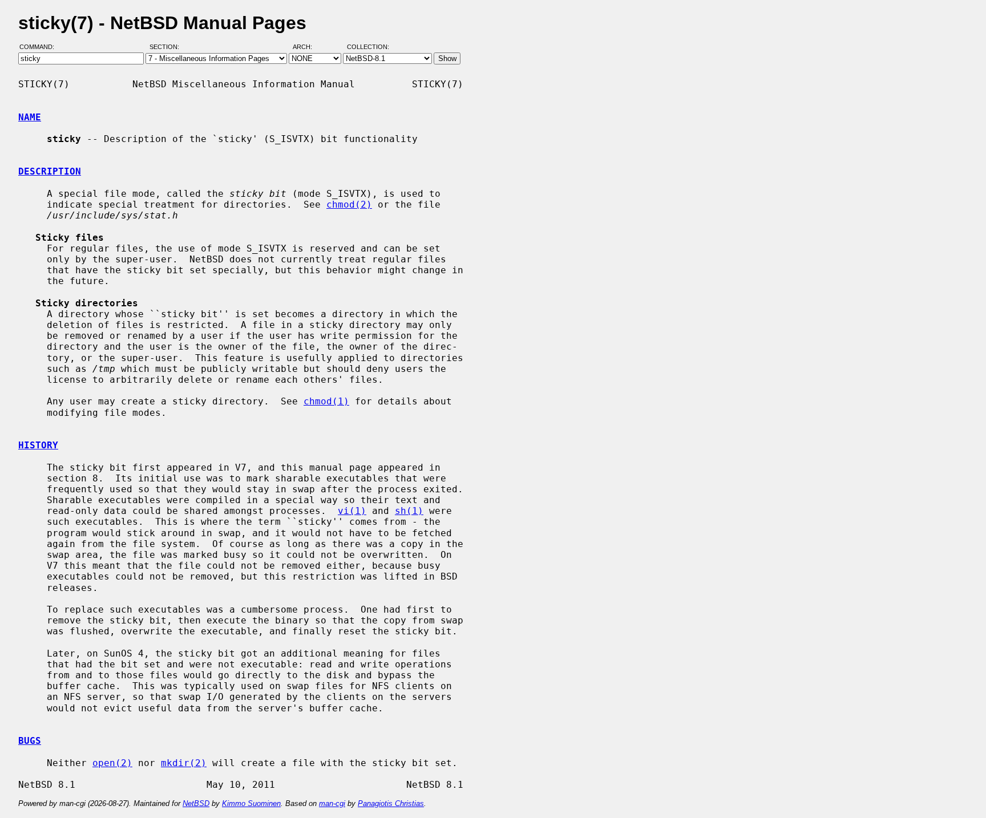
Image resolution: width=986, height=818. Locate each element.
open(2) (112, 763)
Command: (40, 47)
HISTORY (38, 445)
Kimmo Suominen (251, 803)
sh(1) (409, 510)
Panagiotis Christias (391, 803)
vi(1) (352, 510)
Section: (166, 47)
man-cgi (332, 803)
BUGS (29, 740)
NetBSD (196, 803)
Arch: (307, 47)
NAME (29, 117)
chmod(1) (326, 401)
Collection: (368, 47)
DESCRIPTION (49, 171)
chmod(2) (349, 204)
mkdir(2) (184, 763)
